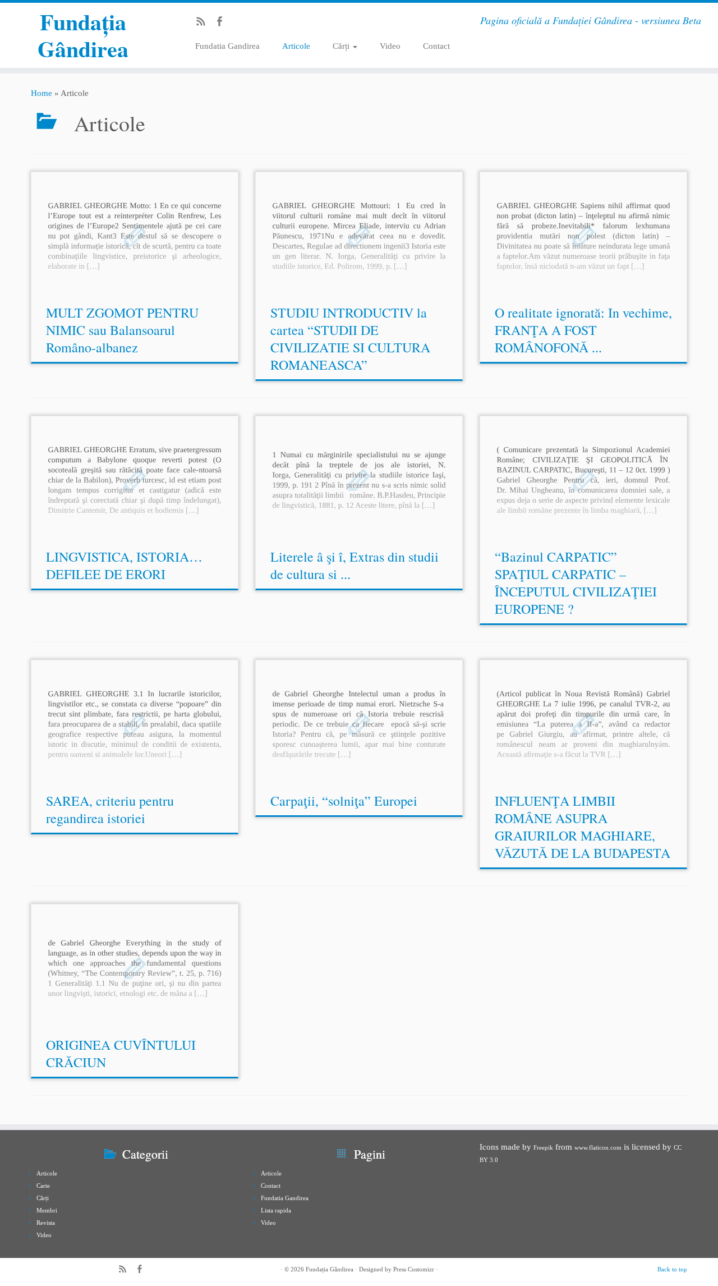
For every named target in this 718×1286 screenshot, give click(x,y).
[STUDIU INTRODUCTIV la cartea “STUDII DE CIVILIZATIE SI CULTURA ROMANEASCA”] (359, 235)
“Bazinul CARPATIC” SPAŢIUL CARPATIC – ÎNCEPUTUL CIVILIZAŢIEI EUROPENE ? (576, 583)
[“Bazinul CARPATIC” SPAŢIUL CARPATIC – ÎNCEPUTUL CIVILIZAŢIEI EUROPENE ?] (583, 479)
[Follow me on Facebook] (223, 23)
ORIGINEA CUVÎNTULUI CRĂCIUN (121, 1053)
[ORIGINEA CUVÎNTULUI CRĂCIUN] (134, 967)
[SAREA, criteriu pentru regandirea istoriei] (134, 723)
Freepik (543, 1147)
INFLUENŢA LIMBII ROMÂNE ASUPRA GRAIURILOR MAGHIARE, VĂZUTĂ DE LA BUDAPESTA (582, 827)
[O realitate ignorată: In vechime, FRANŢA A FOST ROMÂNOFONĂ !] (583, 235)
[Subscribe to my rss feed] (204, 23)
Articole (296, 46)
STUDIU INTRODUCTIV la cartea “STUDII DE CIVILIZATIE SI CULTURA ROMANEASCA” (350, 339)
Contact (436, 46)
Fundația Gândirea (83, 35)
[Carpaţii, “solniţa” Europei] (359, 723)
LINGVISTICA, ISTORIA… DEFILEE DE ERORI (124, 565)
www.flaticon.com (598, 1147)
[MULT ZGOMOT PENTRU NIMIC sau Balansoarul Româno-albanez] (134, 235)
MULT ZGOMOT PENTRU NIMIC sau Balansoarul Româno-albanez (122, 330)
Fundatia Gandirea (227, 46)
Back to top (672, 1269)
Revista (45, 1222)
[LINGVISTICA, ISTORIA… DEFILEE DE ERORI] (134, 479)
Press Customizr (413, 1269)
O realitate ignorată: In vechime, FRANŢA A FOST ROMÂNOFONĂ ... (583, 330)
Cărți (342, 46)
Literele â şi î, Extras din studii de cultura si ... (354, 565)
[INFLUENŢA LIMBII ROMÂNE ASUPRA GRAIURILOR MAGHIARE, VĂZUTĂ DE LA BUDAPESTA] (583, 723)
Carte (43, 1185)
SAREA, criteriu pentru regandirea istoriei (110, 809)
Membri (46, 1210)
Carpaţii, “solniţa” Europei (343, 801)
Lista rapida (276, 1210)
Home (41, 93)
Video (390, 46)
